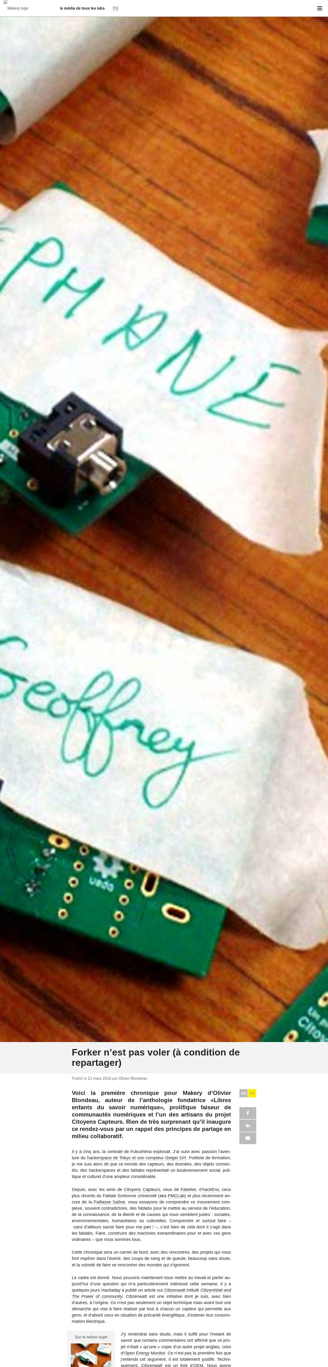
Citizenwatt (174, 1290)
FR (252, 1093)
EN (243, 1093)
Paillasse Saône (109, 1202)
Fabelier (188, 1189)
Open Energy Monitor (144, 1353)
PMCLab (176, 1195)
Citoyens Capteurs (142, 1189)
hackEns (210, 1189)
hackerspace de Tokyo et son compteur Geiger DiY (136, 1157)
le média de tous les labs (82, 8)
